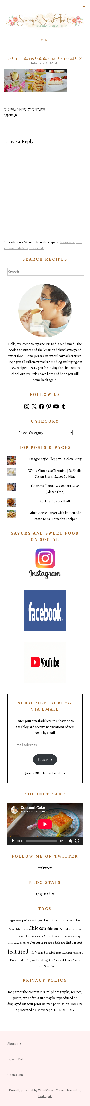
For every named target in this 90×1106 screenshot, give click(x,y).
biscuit (55, 920)
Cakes (76, 920)
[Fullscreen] (77, 841)
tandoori (40, 966)
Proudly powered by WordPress (31, 1090)
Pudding (42, 960)
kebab (52, 952)
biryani (47, 920)
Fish (31, 952)
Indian (44, 952)
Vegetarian (49, 966)
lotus (58, 952)
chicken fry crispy (72, 929)
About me (14, 1043)
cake (69, 920)
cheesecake (22, 929)
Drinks (48, 943)
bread (63, 920)
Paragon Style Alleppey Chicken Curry (55, 459)
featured (18, 951)
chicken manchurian (33, 936)
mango (71, 952)
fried (37, 953)
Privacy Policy (17, 1059)
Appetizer (14, 920)
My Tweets (45, 868)
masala (79, 952)
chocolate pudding (72, 936)
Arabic (34, 920)
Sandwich (59, 960)
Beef (41, 920)
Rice (50, 960)
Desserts (36, 942)
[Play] (13, 841)
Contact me (15, 1075)
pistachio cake (23, 960)
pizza (32, 960)
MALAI (65, 952)
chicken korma (16, 936)
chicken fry (54, 928)
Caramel (13, 929)
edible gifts (59, 942)
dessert (24, 943)
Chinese (47, 936)
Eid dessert (74, 942)
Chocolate (57, 936)
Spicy (68, 960)
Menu (45, 40)
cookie (11, 942)
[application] (45, 824)
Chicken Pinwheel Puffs (55, 501)
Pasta (13, 960)
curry (16, 942)
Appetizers (25, 920)
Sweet (76, 960)
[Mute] (70, 841)
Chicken (37, 928)
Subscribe (45, 759)
